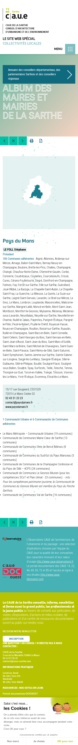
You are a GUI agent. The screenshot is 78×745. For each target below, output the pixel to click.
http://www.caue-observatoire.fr (55, 561)
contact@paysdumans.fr (19, 402)
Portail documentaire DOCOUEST (20, 693)
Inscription (16, 638)
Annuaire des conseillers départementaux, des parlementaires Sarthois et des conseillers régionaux (34, 74)
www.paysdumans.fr (16, 407)
